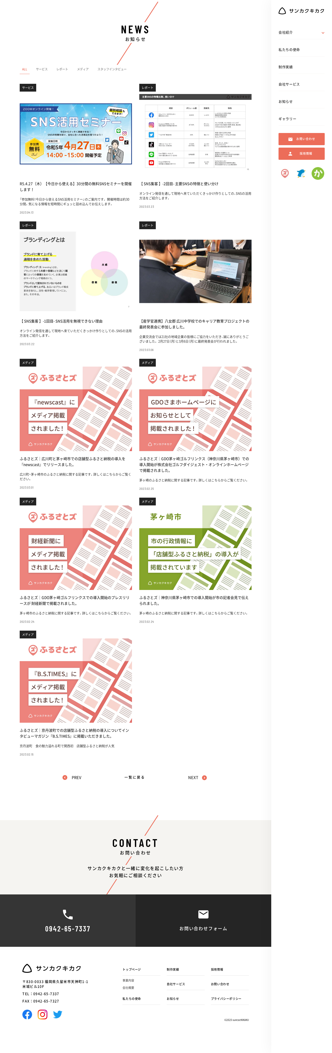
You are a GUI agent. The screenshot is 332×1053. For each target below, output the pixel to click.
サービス (42, 69)
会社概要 (128, 987)
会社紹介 (286, 32)
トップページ (131, 969)
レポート (62, 69)
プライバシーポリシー (226, 998)
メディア (83, 69)
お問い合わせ (220, 984)
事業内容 (128, 980)
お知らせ (173, 998)
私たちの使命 (131, 998)
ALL (24, 69)
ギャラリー (288, 119)
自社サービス (176, 984)
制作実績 (173, 969)
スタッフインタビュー (112, 69)
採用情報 (217, 969)
